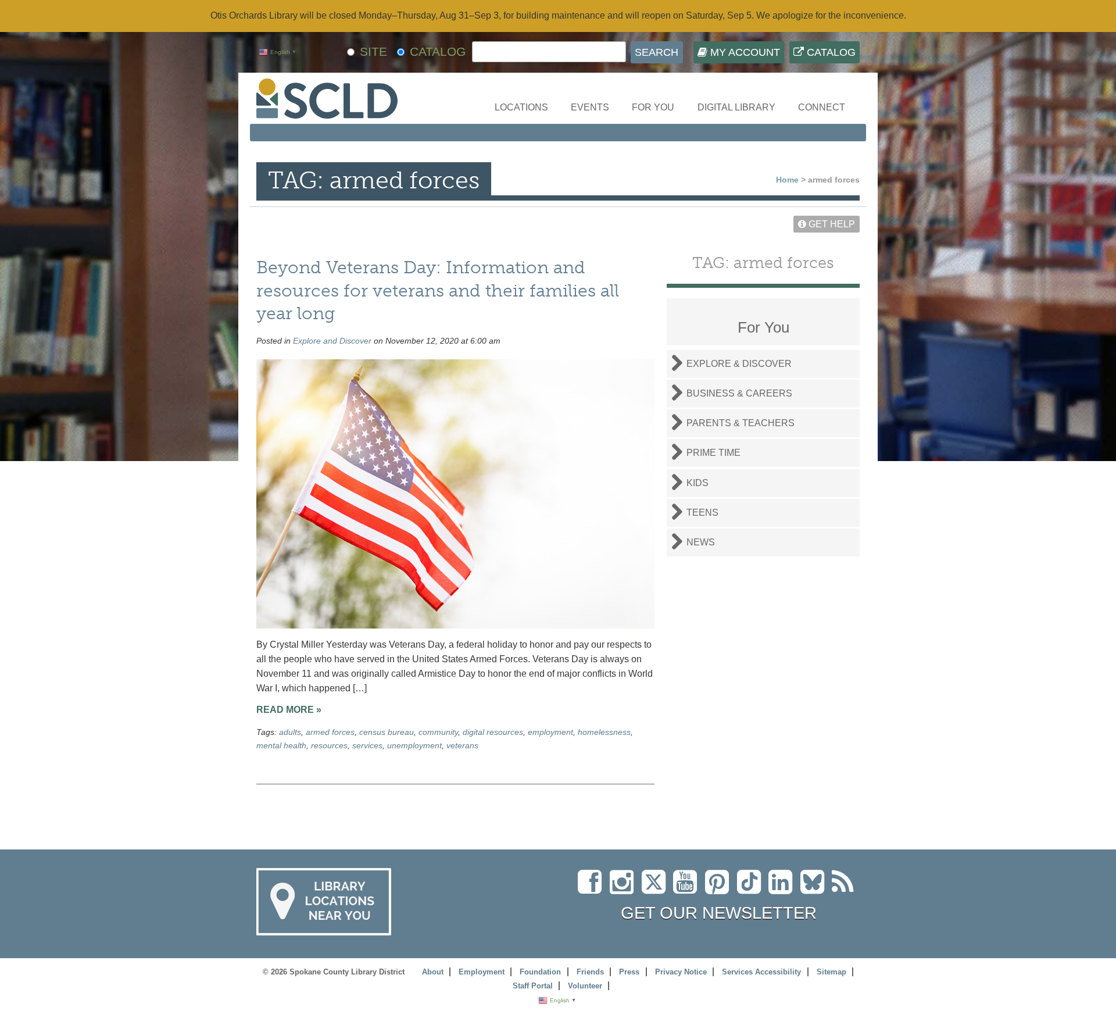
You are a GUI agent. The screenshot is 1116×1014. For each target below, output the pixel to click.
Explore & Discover (739, 364)
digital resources (493, 732)
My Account (743, 52)
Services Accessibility (761, 971)
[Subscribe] (846, 889)
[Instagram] (624, 889)
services (367, 745)
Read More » (288, 710)
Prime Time (713, 453)
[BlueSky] (816, 889)
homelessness (604, 732)
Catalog (830, 52)
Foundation (540, 971)
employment (550, 732)
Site (373, 51)
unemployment (414, 745)
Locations (521, 107)
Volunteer (585, 985)
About (432, 971)
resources (329, 745)
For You (653, 107)
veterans (462, 745)
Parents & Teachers (740, 423)
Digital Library (736, 107)
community (438, 732)
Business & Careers (739, 393)
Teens (702, 512)
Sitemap (831, 971)
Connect (821, 107)
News (700, 542)
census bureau (386, 732)
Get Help (830, 224)
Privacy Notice (681, 971)
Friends (590, 971)
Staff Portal (533, 985)
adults (290, 732)
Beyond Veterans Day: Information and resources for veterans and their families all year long (437, 290)
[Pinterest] (720, 889)
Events (590, 107)
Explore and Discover (332, 340)
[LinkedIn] (783, 889)
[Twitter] (657, 889)
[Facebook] (592, 889)
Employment (482, 971)
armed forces (330, 732)
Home (787, 179)
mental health (281, 745)
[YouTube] (688, 889)
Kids (697, 483)
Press (629, 971)
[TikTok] (752, 889)
